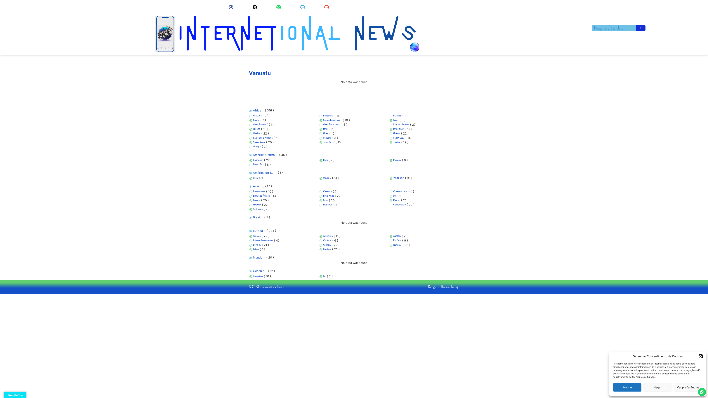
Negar (658, 387)
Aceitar (627, 387)
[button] (700, 356)
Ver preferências (688, 387)
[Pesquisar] (640, 28)
